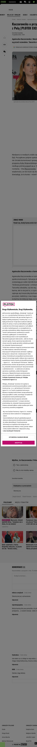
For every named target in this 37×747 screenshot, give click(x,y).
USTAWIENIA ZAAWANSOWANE (18, 437)
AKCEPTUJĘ (18, 443)
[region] (18, 373)
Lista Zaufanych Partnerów (11, 431)
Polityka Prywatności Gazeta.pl (12, 377)
